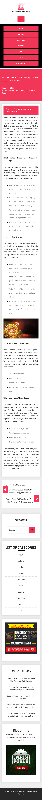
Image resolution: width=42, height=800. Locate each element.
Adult (21, 51)
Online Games (21, 598)
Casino (21, 34)
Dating (21, 573)
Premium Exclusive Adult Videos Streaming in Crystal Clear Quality (21, 688)
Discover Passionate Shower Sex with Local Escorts (21, 697)
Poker (21, 57)
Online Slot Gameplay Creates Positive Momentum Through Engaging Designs (21, 706)
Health (21, 585)
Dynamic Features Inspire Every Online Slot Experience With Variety (21, 679)
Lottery (21, 592)
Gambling (21, 40)
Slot (31, 109)
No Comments (12, 112)
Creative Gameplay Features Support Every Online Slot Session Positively (21, 714)
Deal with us (21, 63)
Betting (21, 46)
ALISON (10, 109)
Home (21, 28)
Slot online (21, 730)
